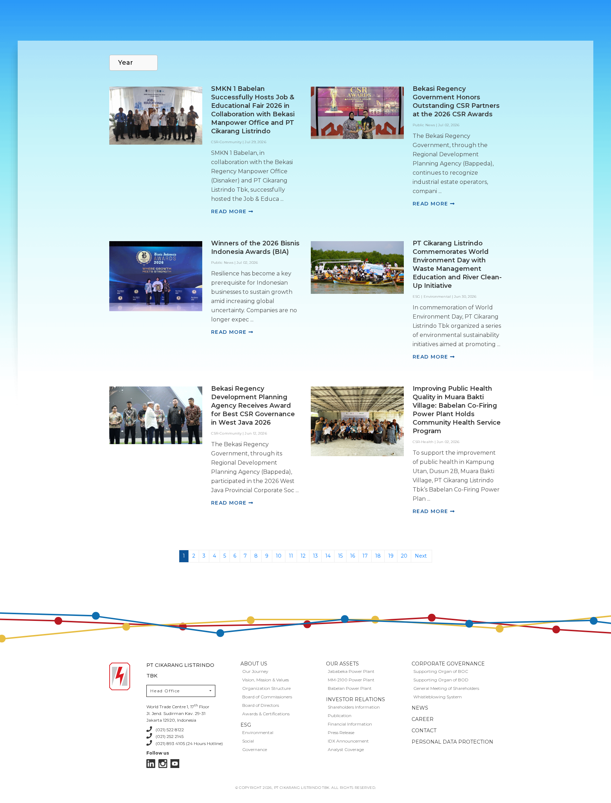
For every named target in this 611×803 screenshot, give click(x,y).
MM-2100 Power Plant (351, 679)
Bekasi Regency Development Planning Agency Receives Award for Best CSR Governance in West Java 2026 (253, 405)
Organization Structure (266, 688)
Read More (230, 211)
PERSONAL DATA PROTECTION (452, 742)
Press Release (341, 732)
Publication (339, 715)
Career (422, 719)
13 (315, 556)
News (420, 708)
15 (340, 556)
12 (303, 556)
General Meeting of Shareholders (446, 688)
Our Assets (342, 664)
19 (391, 556)
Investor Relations (355, 699)
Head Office (165, 690)
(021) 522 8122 (170, 729)
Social (248, 741)
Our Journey (255, 671)
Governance (254, 749)
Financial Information (350, 724)
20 (404, 556)
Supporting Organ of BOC (440, 671)
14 (328, 556)
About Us (253, 664)
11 (291, 556)
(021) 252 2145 (170, 736)
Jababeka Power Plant (351, 671)
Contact (424, 730)
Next (421, 556)
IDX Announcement (348, 741)
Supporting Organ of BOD (441, 679)
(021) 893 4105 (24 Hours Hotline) (189, 743)
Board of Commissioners (267, 696)
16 (352, 556)
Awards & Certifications (266, 713)
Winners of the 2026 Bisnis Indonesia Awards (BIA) (255, 247)
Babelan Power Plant (350, 688)
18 (378, 556)
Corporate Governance (448, 664)
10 (278, 556)
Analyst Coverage (346, 749)
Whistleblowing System (437, 696)
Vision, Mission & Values (265, 679)
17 (365, 556)
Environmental (257, 732)
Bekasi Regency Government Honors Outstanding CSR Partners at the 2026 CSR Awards (456, 101)
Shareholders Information (354, 707)
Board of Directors (260, 705)
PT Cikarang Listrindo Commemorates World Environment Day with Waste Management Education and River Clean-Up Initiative (457, 264)
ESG (245, 725)
